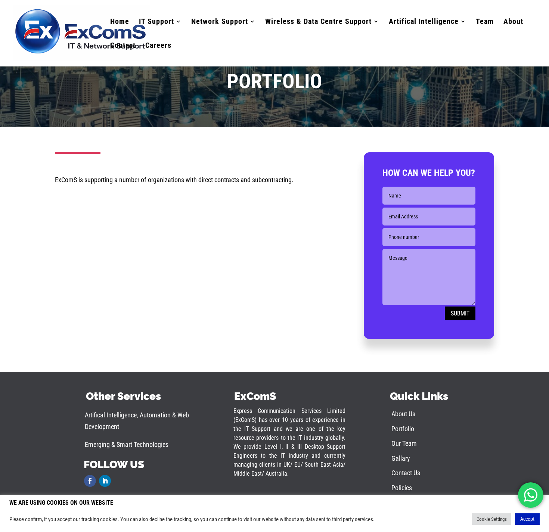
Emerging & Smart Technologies (126, 444)
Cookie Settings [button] (492, 519)
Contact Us (405, 473)
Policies (401, 488)
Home (119, 22)
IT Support (156, 22)
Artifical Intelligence (424, 22)
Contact (123, 46)
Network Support (219, 22)
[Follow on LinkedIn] (105, 481)
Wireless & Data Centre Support (318, 22)
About (513, 22)
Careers (158, 46)
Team (485, 22)
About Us (403, 414)
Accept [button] (527, 519)
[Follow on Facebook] (90, 481)
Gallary (400, 458)
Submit (460, 313)
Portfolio (402, 429)
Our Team (404, 443)
